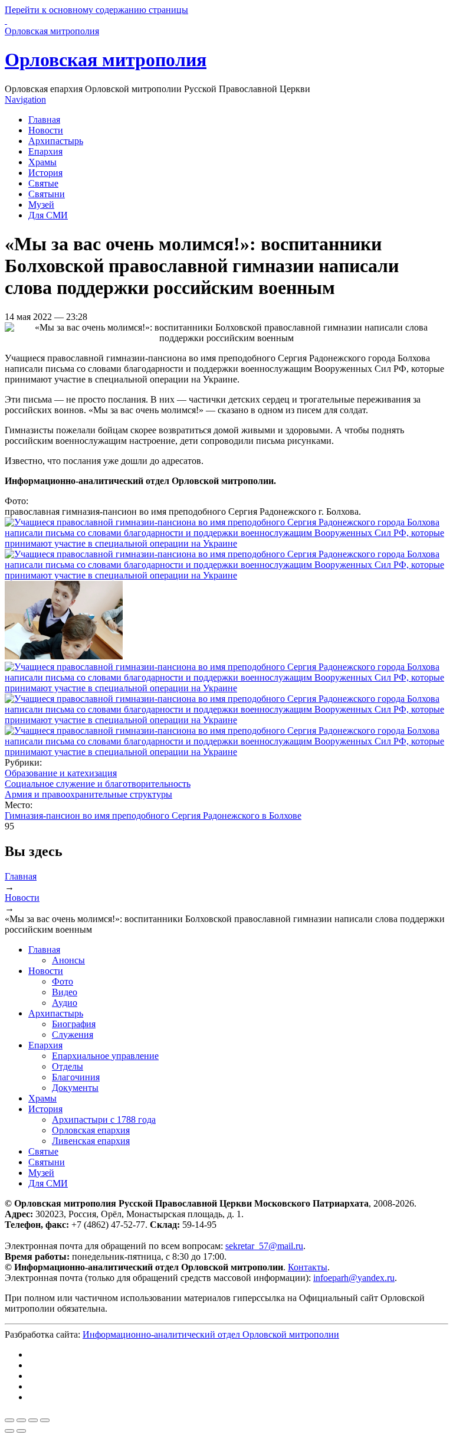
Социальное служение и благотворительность (98, 784)
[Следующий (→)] (21, 1431)
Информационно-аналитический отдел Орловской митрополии (211, 1334)
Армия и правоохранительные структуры (88, 794)
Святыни (46, 194)
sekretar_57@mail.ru (264, 1246)
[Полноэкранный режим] (33, 1420)
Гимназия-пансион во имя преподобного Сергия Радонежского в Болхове (153, 815)
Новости (45, 130)
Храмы (42, 162)
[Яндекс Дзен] (31, 1376)
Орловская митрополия (105, 59)
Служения (72, 1035)
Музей (41, 205)
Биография (74, 1024)
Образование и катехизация (61, 773)
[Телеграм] (31, 1365)
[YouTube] (31, 1386)
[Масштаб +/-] (45, 1420)
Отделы (67, 1066)
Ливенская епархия (91, 1141)
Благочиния (76, 1077)
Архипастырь (55, 141)
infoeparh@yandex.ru (354, 1278)
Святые (43, 183)
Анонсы (68, 960)
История (45, 173)
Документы (75, 1088)
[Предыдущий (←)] (9, 1431)
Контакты (307, 1267)
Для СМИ (48, 215)
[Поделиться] (21, 1420)
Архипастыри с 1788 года (104, 1120)
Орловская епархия (91, 1130)
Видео (64, 992)
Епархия (45, 151)
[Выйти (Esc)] (9, 1420)
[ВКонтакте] (31, 1354)
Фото (62, 981)
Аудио (64, 1003)
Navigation (25, 99)
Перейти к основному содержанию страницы (96, 10)
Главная (44, 120)
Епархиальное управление (105, 1056)
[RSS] (31, 1397)
